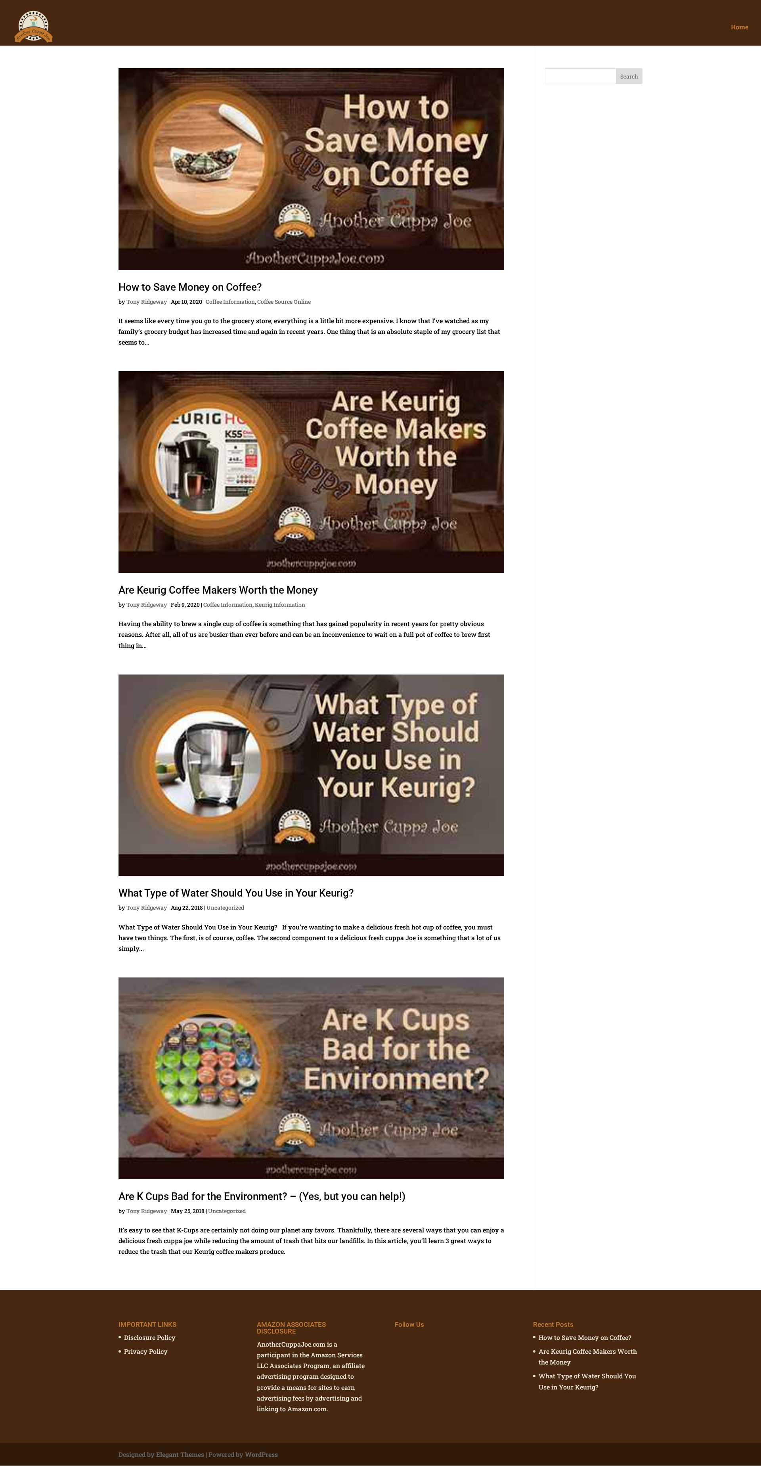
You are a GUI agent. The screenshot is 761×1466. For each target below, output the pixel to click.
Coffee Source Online (284, 301)
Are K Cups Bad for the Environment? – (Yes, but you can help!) (262, 1196)
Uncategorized (225, 907)
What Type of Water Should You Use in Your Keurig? (236, 893)
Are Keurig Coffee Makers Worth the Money (218, 590)
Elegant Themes (180, 1454)
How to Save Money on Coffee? (190, 287)
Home (739, 27)
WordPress (261, 1454)
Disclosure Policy (150, 1337)
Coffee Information (230, 301)
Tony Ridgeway (146, 301)
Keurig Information (280, 604)
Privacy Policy (146, 1351)
